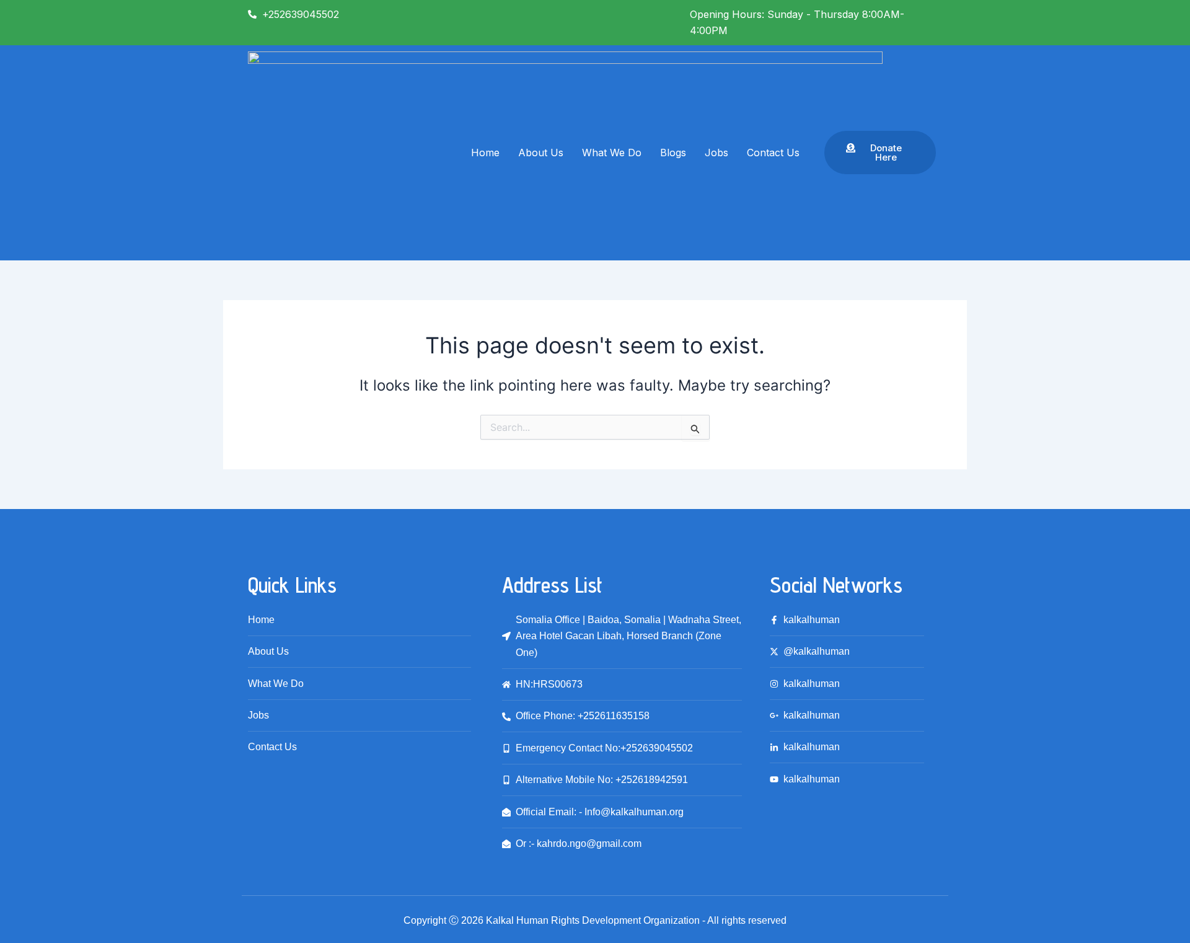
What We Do (611, 152)
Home (485, 152)
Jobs (716, 152)
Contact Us (773, 152)
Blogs (673, 152)
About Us (540, 152)
